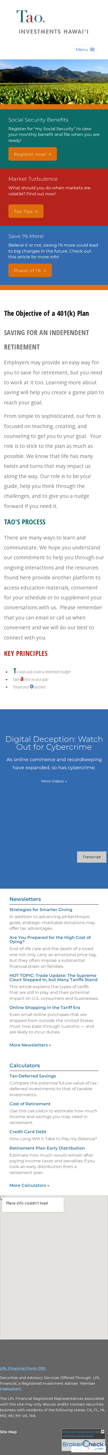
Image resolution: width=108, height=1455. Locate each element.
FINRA (6, 1389)
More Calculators (29, 1185)
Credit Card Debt (27, 1131)
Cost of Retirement (30, 1103)
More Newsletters (30, 1045)
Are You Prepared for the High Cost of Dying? (50, 939)
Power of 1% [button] (27, 270)
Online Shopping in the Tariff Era (44, 1007)
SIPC (17, 1389)
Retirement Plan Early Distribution (47, 1148)
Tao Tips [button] (23, 211)
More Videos (54, 781)
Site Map (8, 1431)
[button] (85, 49)
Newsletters (25, 899)
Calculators (24, 1065)
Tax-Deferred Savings (32, 1076)
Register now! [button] (30, 154)
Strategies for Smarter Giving (40, 909)
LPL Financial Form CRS (22, 1368)
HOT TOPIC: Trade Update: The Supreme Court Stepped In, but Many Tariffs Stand (53, 977)
